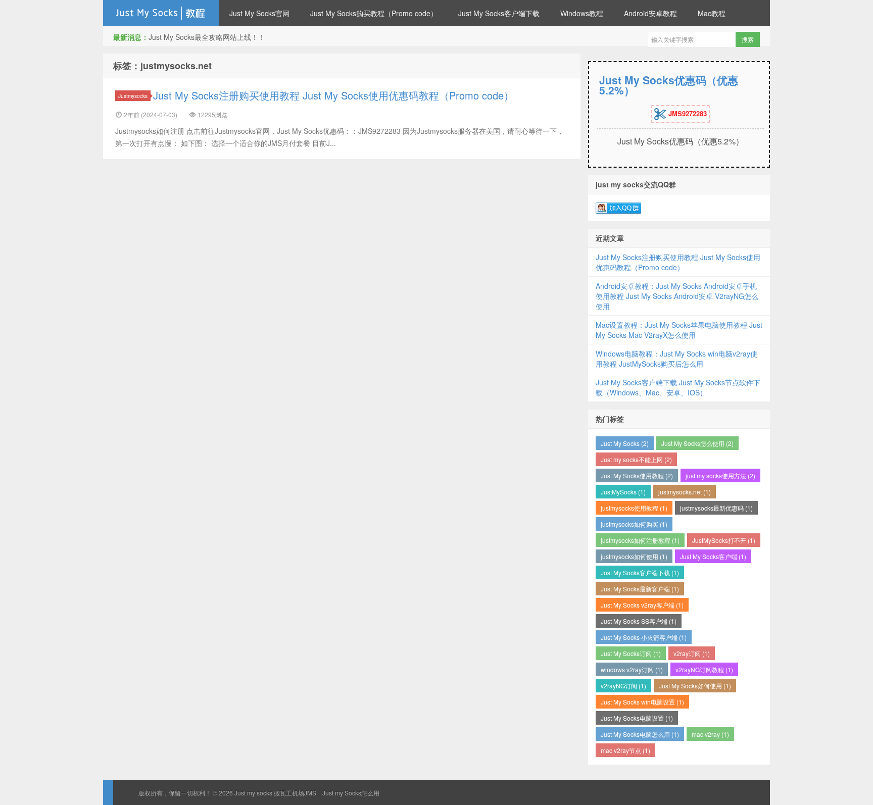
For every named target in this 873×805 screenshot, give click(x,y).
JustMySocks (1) (623, 491)
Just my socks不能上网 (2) (636, 459)
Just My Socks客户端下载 (499, 13)
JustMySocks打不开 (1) (723, 540)
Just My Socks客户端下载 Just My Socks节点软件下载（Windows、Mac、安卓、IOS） (678, 387)
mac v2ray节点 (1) (625, 750)
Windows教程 (581, 13)
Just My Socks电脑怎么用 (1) (640, 734)
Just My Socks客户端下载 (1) (640, 572)
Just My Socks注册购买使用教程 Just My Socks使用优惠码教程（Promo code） (333, 95)
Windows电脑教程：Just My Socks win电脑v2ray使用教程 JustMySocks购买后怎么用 (676, 358)
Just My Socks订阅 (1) (631, 653)
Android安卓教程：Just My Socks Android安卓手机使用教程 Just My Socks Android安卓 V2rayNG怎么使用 (677, 296)
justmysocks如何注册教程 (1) (640, 540)
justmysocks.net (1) (684, 491)
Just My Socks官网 (259, 13)
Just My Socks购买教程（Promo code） (374, 13)
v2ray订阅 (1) (691, 653)
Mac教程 (711, 13)
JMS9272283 (686, 113)
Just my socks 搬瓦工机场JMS (161, 13)
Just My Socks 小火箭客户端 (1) (644, 637)
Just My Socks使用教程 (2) (637, 475)
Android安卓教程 (650, 13)
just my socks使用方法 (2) (720, 475)
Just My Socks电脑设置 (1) (637, 718)
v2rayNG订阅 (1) (623, 685)
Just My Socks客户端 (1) (713, 556)
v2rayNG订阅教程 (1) (704, 669)
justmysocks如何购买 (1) (634, 524)
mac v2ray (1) (710, 734)
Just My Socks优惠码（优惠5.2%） (668, 84)
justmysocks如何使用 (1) (634, 556)
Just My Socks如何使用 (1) (695, 685)
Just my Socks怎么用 (350, 792)
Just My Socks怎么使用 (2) (697, 443)
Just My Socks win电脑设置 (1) (642, 701)
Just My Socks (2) (625, 443)
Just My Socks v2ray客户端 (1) (642, 604)
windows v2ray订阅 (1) (632, 669)
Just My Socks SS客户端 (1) (638, 621)
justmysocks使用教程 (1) (634, 508)
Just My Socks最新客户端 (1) (640, 588)
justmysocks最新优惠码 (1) (716, 508)
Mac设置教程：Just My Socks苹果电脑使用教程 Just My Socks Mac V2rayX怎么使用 (679, 330)
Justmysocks (133, 95)
